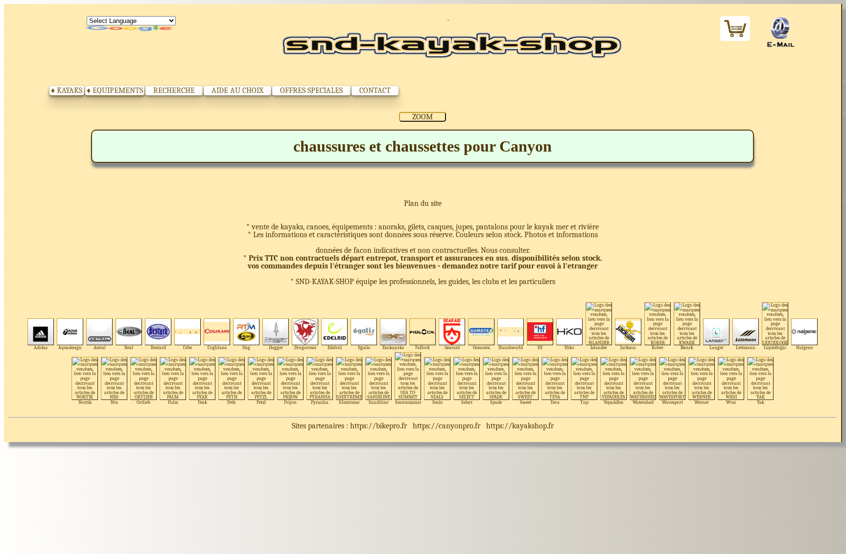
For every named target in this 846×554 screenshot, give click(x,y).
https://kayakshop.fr (520, 425)
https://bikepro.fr (378, 425)
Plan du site (423, 203)
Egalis (364, 347)
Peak (202, 402)
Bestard (158, 347)
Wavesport (672, 402)
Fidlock (422, 347)
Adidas (40, 347)
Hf (540, 347)
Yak (760, 402)
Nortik (85, 402)
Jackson (628, 347)
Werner (701, 402)
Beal (128, 347)
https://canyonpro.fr (446, 425)
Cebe (187, 347)
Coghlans (217, 347)
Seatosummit (408, 402)
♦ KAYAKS (66, 90)
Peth (231, 402)
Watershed (643, 402)
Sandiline (378, 402)
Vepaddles (613, 402)
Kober (657, 347)
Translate (131, 28)
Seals (437, 402)
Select (466, 402)
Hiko (569, 347)
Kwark (687, 347)
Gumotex (481, 347)
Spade (496, 402)
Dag (246, 347)
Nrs (114, 402)
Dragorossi (305, 347)
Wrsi (731, 402)
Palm (173, 402)
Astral (100, 347)
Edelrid (335, 347)
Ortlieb (143, 402)
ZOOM (422, 116)
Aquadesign (70, 347)
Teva (555, 402)
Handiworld (510, 347)
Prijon (290, 402)
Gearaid (452, 347)
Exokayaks (393, 347)
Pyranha (320, 402)
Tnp (584, 402)
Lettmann (745, 347)
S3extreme (349, 402)
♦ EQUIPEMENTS (115, 90)
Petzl (261, 402)
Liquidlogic (775, 347)
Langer (716, 347)
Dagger (276, 347)
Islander (598, 347)
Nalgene (804, 347)
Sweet (525, 402)
